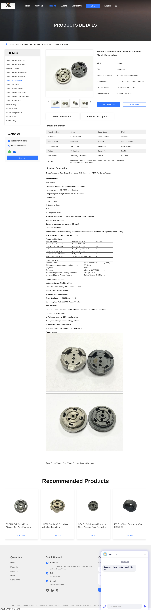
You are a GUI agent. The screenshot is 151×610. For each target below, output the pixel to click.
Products (52, 6)
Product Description (97, 116)
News (12, 576)
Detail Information (62, 116)
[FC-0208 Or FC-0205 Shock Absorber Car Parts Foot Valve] (21, 506)
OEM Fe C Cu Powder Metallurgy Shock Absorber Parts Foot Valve (92, 525)
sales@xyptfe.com (19, 141)
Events (64, 6)
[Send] (145, 606)
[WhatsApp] (9, 152)
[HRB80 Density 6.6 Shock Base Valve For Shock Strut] (57, 506)
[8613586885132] (57, 591)
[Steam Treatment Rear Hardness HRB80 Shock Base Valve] (69, 73)
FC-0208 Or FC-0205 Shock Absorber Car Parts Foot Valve (18, 525)
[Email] (15, 152)
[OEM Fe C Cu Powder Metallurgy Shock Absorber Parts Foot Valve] (93, 506)
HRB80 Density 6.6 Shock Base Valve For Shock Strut (55, 525)
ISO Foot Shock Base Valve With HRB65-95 (128, 525)
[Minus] (145, 554)
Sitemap (25, 605)
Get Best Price (109, 104)
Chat (93, 6)
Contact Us (77, 6)
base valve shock (88, 463)
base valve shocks (71, 463)
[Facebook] (52, 591)
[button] (9, 511)
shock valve (56, 463)
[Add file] (104, 606)
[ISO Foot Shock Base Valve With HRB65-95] (129, 506)
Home (27, 6)
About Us (39, 6)
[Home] (8, 5)
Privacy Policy (15, 605)
